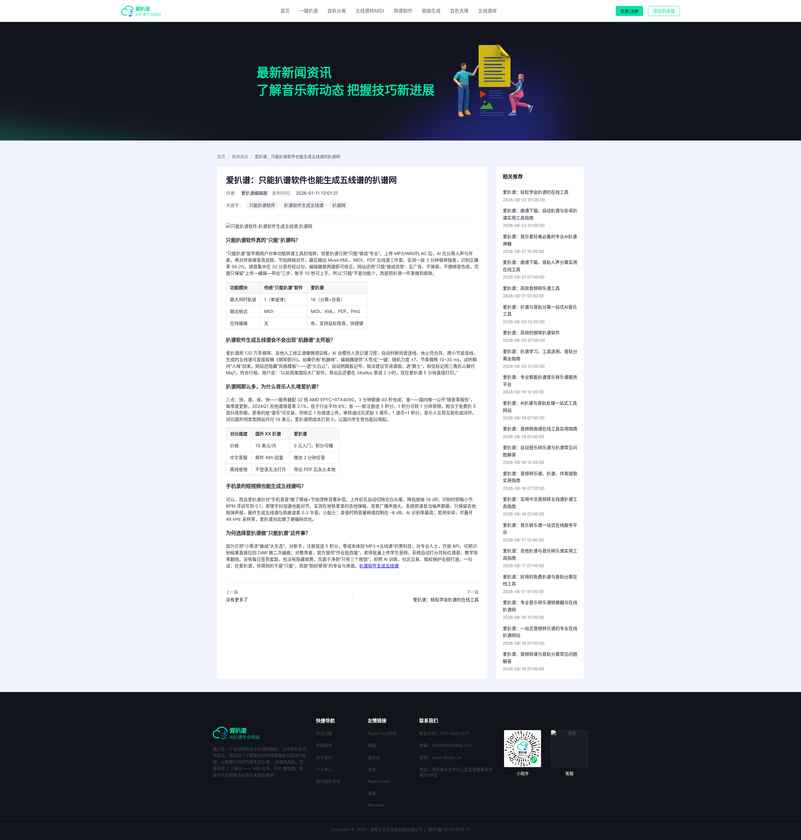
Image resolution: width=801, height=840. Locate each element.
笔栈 (372, 793)
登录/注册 (629, 10)
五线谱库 (487, 11)
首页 (285, 11)
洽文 (372, 769)
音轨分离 (336, 11)
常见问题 (324, 733)
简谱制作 (403, 11)
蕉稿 (372, 745)
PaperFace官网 (382, 733)
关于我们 (324, 757)
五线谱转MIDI (369, 11)
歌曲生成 (431, 11)
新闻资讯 (240, 156)
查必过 (374, 757)
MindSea (376, 804)
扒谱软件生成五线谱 (379, 565)
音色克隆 (459, 11)
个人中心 (324, 769)
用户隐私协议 (328, 781)
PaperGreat (379, 781)
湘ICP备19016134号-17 (449, 829)
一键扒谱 (308, 11)
